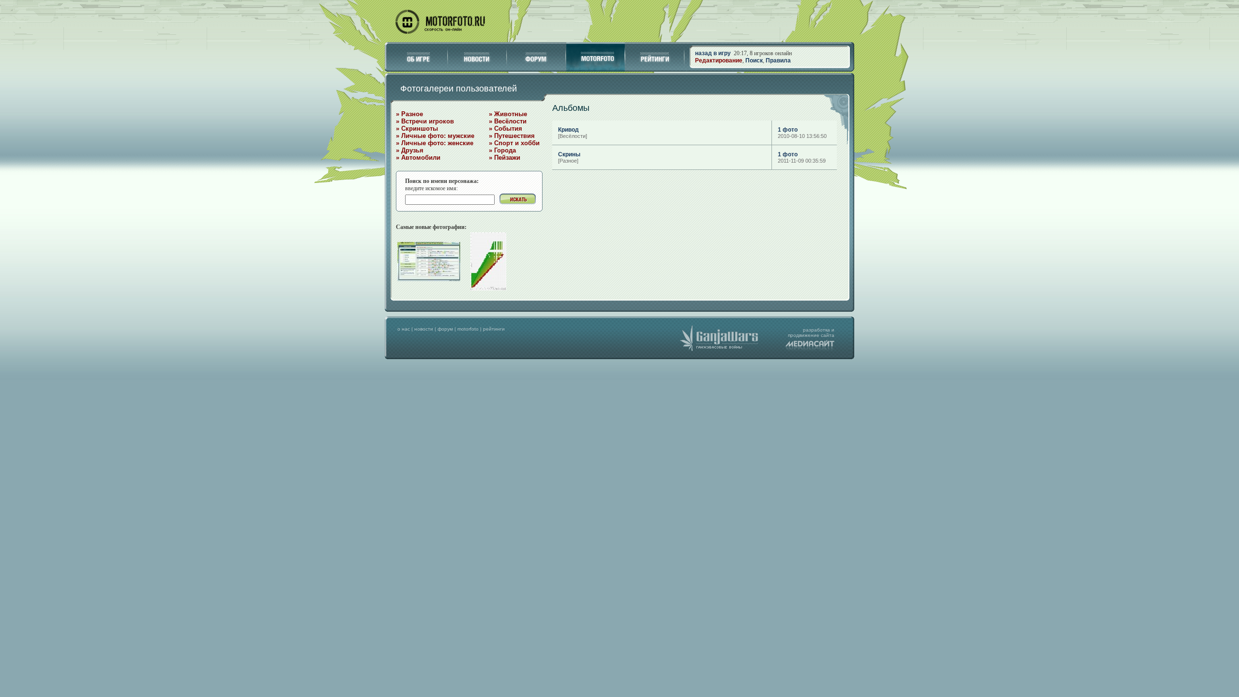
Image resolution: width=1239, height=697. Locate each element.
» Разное (409, 114)
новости (423, 329)
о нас (403, 329)
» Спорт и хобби (514, 143)
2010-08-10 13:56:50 (802, 136)
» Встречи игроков (425, 121)
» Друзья (409, 150)
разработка (816, 330)
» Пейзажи (504, 157)
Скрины (569, 154)
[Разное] (568, 161)
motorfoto (468, 329)
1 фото (788, 129)
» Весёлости (508, 121)
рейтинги (494, 329)
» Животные (508, 114)
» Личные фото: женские (434, 143)
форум (445, 329)
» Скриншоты (417, 128)
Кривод (568, 129)
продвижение (803, 335)
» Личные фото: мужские (435, 135)
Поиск (754, 60)
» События (505, 128)
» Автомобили (418, 157)
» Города (502, 150)
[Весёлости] (572, 136)
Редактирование (718, 60)
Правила (778, 60)
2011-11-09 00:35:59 (802, 161)
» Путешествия (512, 135)
